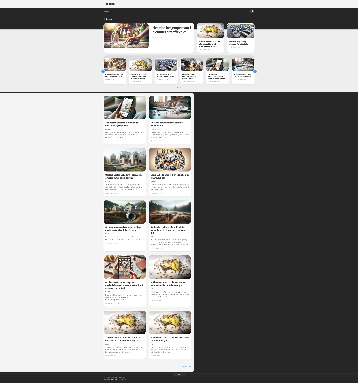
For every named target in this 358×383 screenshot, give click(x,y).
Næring (108, 129)
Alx (125, 379)
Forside (106, 11)
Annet (153, 181)
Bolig (107, 233)
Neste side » (186, 366)
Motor (107, 181)
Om (112, 11)
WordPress (114, 379)
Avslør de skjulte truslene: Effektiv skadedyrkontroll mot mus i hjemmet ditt (168, 230)
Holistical (109, 3)
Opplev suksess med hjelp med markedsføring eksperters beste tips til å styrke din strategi (124, 285)
